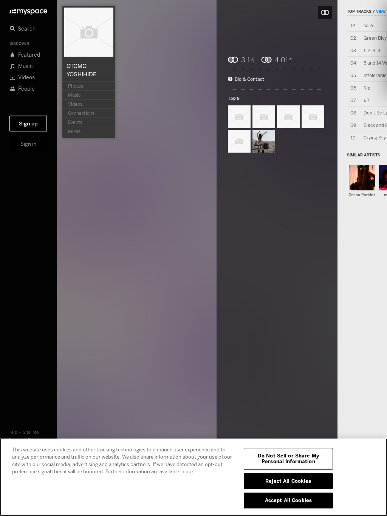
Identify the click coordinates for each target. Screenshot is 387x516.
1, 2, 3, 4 (372, 50)
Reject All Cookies (288, 480)
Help (12, 432)
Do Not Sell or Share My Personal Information (288, 458)
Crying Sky (375, 137)
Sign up (28, 123)
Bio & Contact (249, 79)
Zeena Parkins (362, 194)
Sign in (28, 144)
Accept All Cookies (288, 500)
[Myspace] (28, 10)
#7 (367, 100)
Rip (367, 88)
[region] (193, 477)
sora (368, 25)
